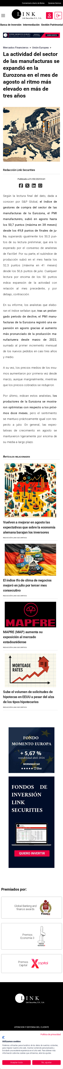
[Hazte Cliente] (49, 15)
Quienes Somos (54, 3)
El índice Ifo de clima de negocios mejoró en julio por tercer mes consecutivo (27, 585)
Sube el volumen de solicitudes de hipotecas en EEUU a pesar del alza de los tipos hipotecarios (28, 697)
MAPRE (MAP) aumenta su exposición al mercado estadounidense (23, 637)
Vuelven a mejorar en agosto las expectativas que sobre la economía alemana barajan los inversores (29, 527)
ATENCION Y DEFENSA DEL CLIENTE (31, 1027)
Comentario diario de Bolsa (33, 3)
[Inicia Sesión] (58, 15)
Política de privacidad (51, 1034)
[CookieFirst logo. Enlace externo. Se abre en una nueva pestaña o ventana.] (3, 1037)
